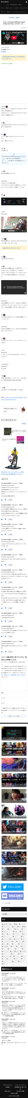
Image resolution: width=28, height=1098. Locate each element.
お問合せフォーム (7, 674)
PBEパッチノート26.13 (12, 8)
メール (3, 698)
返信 (11, 499)
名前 (2, 692)
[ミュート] (22, 231)
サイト (3, 703)
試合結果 (3, 51)
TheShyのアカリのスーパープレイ (11, 248)
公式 (4, 420)
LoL (8, 4)
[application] (14, 224)
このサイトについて (7, 1085)
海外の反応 (13, 420)
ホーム (2, 8)
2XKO (19, 4)
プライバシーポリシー (20, 1085)
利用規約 (8, 1087)
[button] (14, 224)
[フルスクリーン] (25, 231)
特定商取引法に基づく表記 (20, 1088)
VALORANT (13, 4)
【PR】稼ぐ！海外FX (14, 17)
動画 (8, 420)
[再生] (3, 231)
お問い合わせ (7, 1091)
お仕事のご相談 (14, 1093)
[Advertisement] (14, 87)
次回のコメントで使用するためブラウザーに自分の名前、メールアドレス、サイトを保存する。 (14, 710)
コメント (4, 677)
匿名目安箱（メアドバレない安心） (19, 674)
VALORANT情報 (20, 1091)
